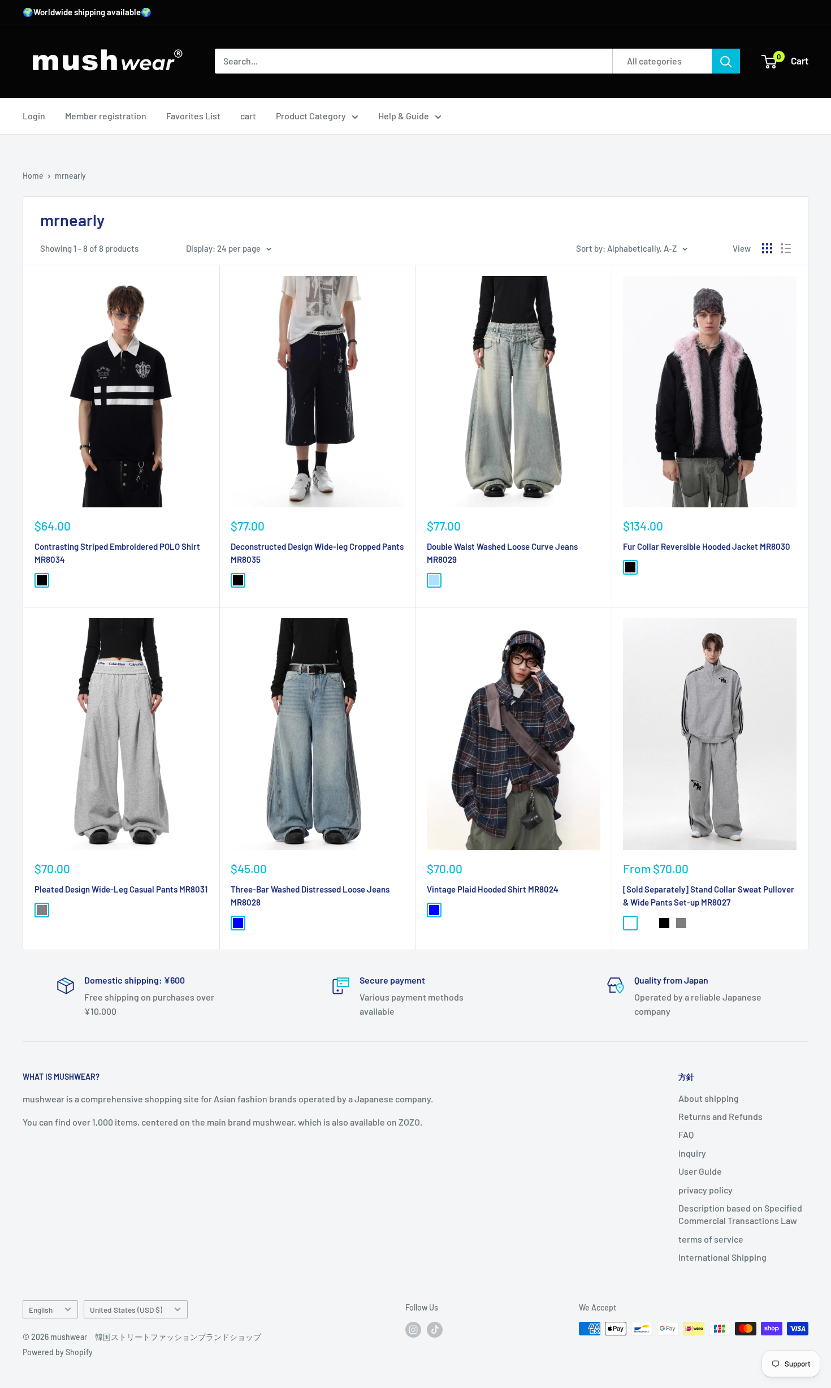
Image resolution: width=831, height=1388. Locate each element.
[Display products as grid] (767, 248)
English (41, 1309)
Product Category (311, 115)
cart (248, 115)
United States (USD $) (126, 1309)
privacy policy (705, 1189)
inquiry (692, 1153)
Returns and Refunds (720, 1116)
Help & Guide (403, 115)
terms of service (710, 1239)
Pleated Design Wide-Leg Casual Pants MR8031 (120, 889)
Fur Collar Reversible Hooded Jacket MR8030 (706, 546)
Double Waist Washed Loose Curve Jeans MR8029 (502, 552)
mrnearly (70, 175)
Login (34, 115)
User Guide (700, 1171)
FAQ (686, 1134)
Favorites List (193, 115)
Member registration (105, 115)
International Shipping (722, 1257)
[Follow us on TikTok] (435, 1330)
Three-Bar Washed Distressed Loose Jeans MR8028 (310, 895)
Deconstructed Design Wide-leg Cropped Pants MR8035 (317, 552)
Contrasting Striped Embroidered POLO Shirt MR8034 (117, 552)
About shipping (708, 1098)
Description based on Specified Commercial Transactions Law (740, 1214)
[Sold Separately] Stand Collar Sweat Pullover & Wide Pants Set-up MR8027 (708, 895)
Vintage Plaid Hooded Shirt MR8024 (493, 889)
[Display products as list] (786, 248)
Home (33, 175)
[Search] (726, 61)
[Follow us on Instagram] (413, 1330)
